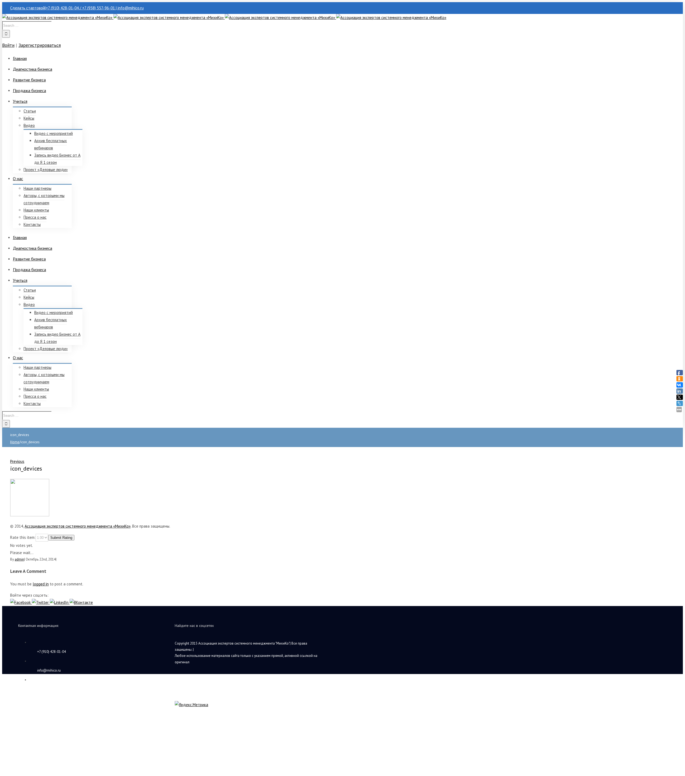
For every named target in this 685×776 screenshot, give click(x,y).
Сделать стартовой (27, 7)
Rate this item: (23, 537)
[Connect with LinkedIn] (60, 602)
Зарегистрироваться (39, 45)
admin (19, 559)
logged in (41, 583)
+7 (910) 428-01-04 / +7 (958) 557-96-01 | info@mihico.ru (95, 7)
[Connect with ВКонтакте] (81, 602)
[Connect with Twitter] (41, 602)
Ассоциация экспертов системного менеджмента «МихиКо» (78, 526)
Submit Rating (61, 538)
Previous (17, 461)
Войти (8, 45)
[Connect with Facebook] (21, 602)
